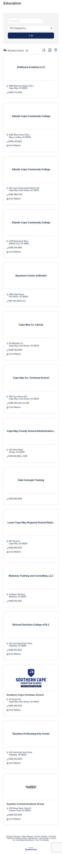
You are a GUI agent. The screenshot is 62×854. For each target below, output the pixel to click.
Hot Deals (52, 836)
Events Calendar (41, 836)
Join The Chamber (42, 840)
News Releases (27, 836)
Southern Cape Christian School (25, 695)
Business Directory (13, 836)
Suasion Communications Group (25, 804)
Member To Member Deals (17, 838)
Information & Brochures (25, 840)
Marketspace (33, 838)
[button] (4, 50)
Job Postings (44, 838)
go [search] (32, 35)
